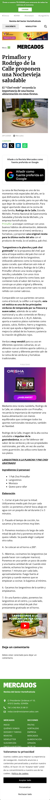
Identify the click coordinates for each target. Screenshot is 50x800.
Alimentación (34, 739)
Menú (4, 48)
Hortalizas (33, 728)
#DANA (17, 15)
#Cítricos (5, 15)
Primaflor (7, 223)
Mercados (32, 735)
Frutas (30, 724)
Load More (25, 672)
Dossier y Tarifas (12, 732)
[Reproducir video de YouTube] (25, 626)
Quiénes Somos (12, 728)
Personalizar (25, 787)
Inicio (7, 724)
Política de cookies (20, 773)
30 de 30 (31, 746)
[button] (45, 26)
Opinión (31, 743)
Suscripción (10, 743)
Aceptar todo (25, 780)
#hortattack (29, 15)
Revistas (8, 735)
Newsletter (10, 739)
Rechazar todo (25, 794)
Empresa (31, 732)
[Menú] (9, 47)
